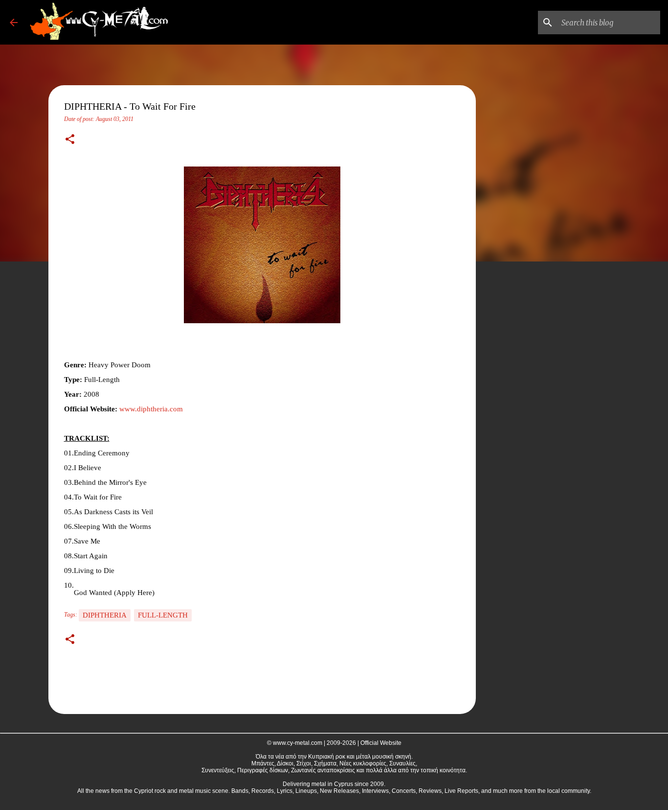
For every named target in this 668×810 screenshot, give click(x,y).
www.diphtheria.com (151, 409)
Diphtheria (105, 615)
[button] (70, 140)
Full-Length (163, 615)
